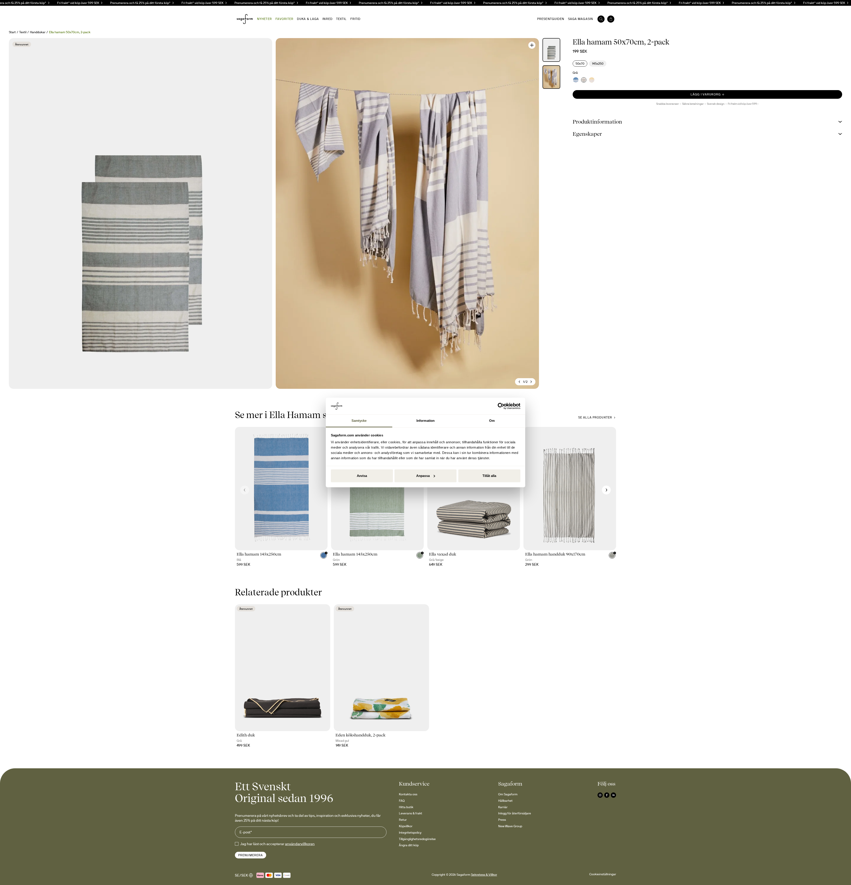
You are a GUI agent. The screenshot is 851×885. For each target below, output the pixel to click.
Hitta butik (406, 807)
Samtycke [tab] (359, 420)
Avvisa (362, 476)
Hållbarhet (505, 800)
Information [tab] (425, 420)
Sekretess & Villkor (484, 874)
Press (502, 819)
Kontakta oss (408, 794)
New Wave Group (510, 826)
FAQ (402, 800)
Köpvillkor (405, 826)
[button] (707, 122)
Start (12, 32)
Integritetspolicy (410, 832)
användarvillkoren (300, 844)
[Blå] (576, 80)
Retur (403, 819)
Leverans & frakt (410, 813)
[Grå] (584, 80)
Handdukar (37, 32)
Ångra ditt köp (409, 845)
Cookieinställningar (602, 874)
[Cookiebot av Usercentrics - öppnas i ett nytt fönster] (501, 406)
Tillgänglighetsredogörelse (417, 839)
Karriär (502, 807)
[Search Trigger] (601, 19)
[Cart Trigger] (610, 19)
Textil (22, 32)
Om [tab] (492, 420)
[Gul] (592, 80)
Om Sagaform (507, 794)
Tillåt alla (489, 476)
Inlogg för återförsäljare (514, 813)
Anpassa (423, 476)
